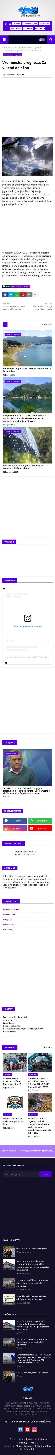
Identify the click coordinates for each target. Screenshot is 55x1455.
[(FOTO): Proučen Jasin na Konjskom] (9, 1376)
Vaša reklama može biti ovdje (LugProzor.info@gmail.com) (27, 1150)
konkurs (8, 929)
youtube (42, 828)
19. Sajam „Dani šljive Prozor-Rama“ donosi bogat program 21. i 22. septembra (32, 1283)
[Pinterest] (23, 294)
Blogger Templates (25, 1446)
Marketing (22, 1442)
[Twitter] (11, 294)
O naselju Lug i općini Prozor (33, 1439)
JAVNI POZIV (10, 924)
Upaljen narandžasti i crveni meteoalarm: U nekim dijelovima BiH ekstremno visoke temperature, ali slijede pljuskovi (24, 418)
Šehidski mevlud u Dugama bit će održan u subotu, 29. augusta (31, 1297)
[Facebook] (5, 294)
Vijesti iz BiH (10, 914)
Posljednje (40, 28)
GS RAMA (28, 28)
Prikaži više (46, 324)
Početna (11, 1439)
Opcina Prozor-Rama (25, 854)
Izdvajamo (44, 23)
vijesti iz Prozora (12, 909)
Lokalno (16, 23)
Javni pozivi (16, 28)
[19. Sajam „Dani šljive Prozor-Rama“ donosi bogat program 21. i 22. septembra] (9, 1343)
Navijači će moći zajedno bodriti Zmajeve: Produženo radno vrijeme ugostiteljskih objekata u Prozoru (39, 1125)
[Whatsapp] (17, 294)
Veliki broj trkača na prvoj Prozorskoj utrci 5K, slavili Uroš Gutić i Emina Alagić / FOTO (39, 1082)
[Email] (29, 294)
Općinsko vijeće (30, 23)
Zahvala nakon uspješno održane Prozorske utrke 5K (12, 1081)
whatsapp (42, 820)
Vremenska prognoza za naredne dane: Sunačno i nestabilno (27, 370)
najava (8, 919)
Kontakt (34, 1442)
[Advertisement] (27, 107)
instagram (17, 828)
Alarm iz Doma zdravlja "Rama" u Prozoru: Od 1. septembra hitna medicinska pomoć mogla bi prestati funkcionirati (32, 1265)
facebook (17, 820)
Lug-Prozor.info (27, 1449)
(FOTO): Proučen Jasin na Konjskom (32, 1248)
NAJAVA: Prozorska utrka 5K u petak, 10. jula (13, 1121)
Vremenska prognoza (30, 47)
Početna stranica (10, 47)
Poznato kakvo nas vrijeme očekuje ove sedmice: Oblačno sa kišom (23, 467)
